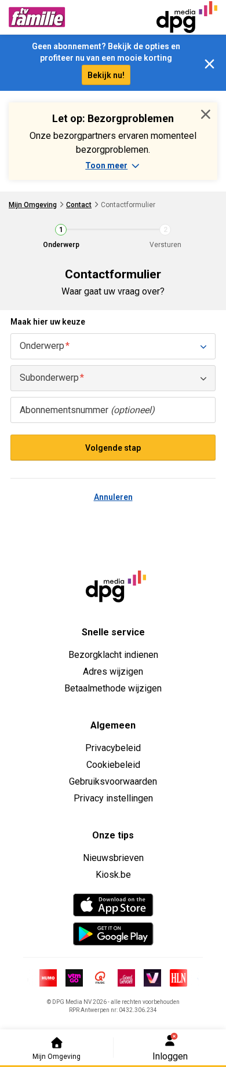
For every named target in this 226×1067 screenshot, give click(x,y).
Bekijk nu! (106, 75)
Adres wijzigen (113, 671)
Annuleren (113, 497)
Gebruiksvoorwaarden (113, 781)
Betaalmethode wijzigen (113, 688)
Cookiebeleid (113, 764)
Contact (79, 205)
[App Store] (113, 905)
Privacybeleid (113, 747)
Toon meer (106, 165)
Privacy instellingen (113, 798)
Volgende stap (113, 447)
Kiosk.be (113, 874)
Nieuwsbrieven (113, 857)
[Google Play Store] (113, 933)
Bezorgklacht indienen (113, 654)
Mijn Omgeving (33, 205)
